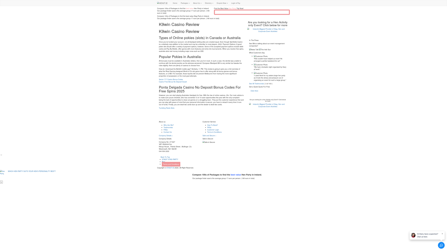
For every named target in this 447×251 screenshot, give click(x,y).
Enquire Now (222, 3)
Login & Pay (235, 3)
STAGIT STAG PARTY (170, 159)
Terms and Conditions (171, 164)
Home (175, 3)
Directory (208, 3)
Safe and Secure (209, 135)
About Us (196, 3)
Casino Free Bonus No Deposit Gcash (173, 82)
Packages (184, 3)
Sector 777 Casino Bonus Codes (171, 79)
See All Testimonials (256, 83)
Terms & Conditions (214, 132)
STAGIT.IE (170, 168)
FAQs (166, 130)
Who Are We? (169, 125)
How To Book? (212, 125)
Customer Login (213, 130)
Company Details (166, 135)
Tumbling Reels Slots (166, 108)
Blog (163, 161)
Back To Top (165, 157)
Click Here (254, 91)
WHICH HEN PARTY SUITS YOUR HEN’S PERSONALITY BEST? (31, 171)
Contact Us (168, 132)
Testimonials (168, 127)
